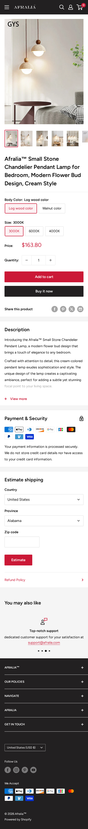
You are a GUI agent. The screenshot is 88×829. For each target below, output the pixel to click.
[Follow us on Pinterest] (25, 770)
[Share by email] (80, 309)
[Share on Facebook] (54, 309)
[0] (80, 7)
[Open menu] (7, 7)
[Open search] (61, 7)
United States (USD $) (21, 747)
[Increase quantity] (50, 260)
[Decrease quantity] (26, 260)
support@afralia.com (44, 643)
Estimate (18, 560)
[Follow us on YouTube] (33, 770)
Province (11, 511)
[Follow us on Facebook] (8, 770)
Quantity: (12, 260)
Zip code (11, 532)
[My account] (70, 7)
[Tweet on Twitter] (72, 309)
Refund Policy (15, 580)
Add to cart (44, 277)
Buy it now (44, 291)
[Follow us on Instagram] (16, 770)
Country (11, 490)
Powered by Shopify (18, 819)
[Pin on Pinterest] (63, 309)
